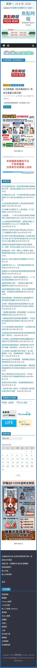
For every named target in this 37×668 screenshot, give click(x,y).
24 (3, 466)
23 (32, 462)
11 (8, 459)
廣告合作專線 (7, 560)
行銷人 (4, 623)
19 (13, 462)
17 (3, 462)
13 (18, 459)
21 (22, 462)
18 (8, 462)
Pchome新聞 (6, 601)
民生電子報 (6, 634)
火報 (3, 630)
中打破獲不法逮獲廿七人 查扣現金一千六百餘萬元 (21, 9)
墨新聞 (4, 627)
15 (27, 459)
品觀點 (4, 619)
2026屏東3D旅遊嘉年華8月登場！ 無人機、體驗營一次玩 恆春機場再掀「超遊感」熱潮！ (18, 353)
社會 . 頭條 (14, 85)
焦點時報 (28, 16)
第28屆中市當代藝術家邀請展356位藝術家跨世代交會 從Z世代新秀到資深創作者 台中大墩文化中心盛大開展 (18, 238)
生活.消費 (6, 85)
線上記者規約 (7, 574)
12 (13, 459)
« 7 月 (18, 475)
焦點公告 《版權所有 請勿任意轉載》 (15, 563)
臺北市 (21, 85)
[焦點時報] (4, 46)
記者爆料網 (6, 645)
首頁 (3, 582)
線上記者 (5, 571)
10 (3, 459)
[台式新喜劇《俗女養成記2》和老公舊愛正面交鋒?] (18, 65)
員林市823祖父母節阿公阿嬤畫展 (14, 259)
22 (27, 462)
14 (22, 459)
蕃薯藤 (4, 598)
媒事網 (4, 612)
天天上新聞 (6, 616)
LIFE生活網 (6, 605)
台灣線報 (5, 641)
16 (32, 459)
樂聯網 (4, 637)
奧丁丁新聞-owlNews (10, 609)
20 (18, 462)
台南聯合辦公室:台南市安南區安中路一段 (17, 556)
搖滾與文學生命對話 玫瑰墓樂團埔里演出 (18, 382)
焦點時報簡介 (7, 567)
